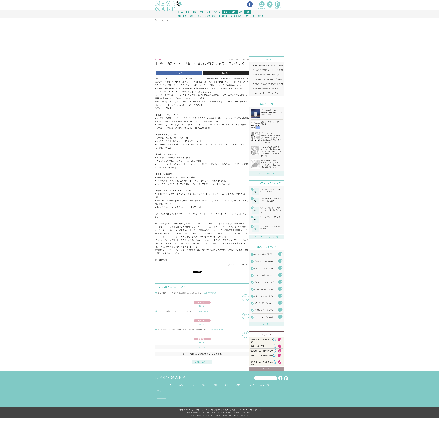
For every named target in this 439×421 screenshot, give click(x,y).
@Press (256, 410)
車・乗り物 (223, 16)
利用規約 (225, 410)
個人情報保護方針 (215, 410)
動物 (191, 16)
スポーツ (217, 12)
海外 (204, 385)
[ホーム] (156, 21)
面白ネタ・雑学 (230, 12)
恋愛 (241, 12)
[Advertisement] (219, 39)
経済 (192, 385)
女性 (208, 12)
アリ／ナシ (250, 16)
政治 (194, 12)
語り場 (260, 16)
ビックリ (251, 385)
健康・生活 (182, 16)
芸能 (201, 12)
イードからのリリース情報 (244, 410)
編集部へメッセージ (201, 410)
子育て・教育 (210, 16)
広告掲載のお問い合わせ (185, 410)
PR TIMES (161, 397)
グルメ (199, 16)
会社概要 (233, 410)
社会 (188, 12)
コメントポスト (237, 16)
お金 (248, 12)
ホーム (159, 385)
